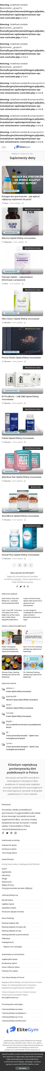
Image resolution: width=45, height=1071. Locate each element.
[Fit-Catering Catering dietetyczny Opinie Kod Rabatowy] (33, 662)
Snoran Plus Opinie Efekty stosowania (20, 554)
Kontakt (18, 579)
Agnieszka (6, 872)
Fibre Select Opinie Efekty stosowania (20, 318)
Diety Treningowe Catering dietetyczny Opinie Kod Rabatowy (10, 649)
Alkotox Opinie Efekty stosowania (19, 238)
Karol (6, 203)
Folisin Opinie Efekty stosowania (18, 438)
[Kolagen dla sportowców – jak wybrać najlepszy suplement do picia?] (22, 180)
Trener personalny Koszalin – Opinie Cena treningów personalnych (22, 737)
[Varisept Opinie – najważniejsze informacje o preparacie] (22, 260)
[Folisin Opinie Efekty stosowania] (22, 421)
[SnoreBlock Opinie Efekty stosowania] (22, 499)
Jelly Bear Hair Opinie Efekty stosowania (21, 477)
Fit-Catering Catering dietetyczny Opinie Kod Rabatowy (32, 674)
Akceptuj (22, 1068)
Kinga (4, 878)
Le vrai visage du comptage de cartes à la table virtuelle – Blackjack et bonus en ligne (32, 615)
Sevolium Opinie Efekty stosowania (19, 708)
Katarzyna (8, 242)
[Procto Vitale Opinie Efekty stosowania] (22, 341)
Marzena (7, 322)
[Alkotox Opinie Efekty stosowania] (22, 221)
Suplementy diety (11, 191)
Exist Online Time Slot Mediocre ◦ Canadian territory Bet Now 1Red (10, 600)
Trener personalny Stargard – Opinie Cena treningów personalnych (22, 748)
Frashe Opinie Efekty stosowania (18, 691)
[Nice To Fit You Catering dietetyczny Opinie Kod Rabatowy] (33, 637)
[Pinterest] (24, 587)
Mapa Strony (8, 885)
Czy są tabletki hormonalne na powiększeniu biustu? (23, 725)
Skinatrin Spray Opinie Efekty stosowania (22, 700)
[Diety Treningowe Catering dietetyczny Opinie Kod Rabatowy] (12, 637)
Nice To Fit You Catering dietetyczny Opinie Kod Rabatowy (32, 649)
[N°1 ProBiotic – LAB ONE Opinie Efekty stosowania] (22, 380)
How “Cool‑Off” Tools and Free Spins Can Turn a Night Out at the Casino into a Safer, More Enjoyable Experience (12, 615)
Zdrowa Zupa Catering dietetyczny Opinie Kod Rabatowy (11, 674)
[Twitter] (21, 587)
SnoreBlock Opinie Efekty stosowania (20, 516)
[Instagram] (28, 587)
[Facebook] (17, 587)
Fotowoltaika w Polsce (19, 826)
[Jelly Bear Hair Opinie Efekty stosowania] (22, 460)
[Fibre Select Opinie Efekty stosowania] (22, 302)
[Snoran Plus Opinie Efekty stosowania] (22, 538)
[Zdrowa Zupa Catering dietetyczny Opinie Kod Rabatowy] (12, 662)
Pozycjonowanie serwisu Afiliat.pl (17, 888)
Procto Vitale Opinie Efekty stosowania (21, 357)
